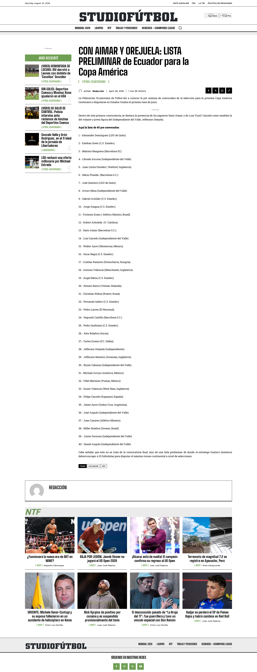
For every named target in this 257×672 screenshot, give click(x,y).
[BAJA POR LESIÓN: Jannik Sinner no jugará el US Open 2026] (102, 537)
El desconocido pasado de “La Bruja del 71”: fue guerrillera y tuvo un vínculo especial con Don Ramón (155, 616)
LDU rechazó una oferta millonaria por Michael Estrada (56, 161)
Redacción (98, 91)
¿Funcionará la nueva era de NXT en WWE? (50, 559)
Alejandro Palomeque (54, 565)
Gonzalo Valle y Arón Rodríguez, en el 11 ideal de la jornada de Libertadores (56, 140)
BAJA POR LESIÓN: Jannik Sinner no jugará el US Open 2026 (102, 559)
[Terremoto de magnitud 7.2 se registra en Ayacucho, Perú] (207, 537)
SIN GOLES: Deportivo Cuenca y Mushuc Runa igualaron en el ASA (56, 92)
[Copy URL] (229, 91)
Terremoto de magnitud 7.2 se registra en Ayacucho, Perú (207, 559)
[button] (180, 27)
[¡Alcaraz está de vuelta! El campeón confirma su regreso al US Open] (155, 537)
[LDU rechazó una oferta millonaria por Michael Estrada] (32, 162)
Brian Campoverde (211, 565)
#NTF (39, 565)
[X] (215, 91)
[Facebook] (208, 91)
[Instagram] (124, 666)
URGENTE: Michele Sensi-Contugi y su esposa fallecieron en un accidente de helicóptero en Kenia (50, 616)
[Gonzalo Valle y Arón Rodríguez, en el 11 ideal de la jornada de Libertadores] (32, 139)
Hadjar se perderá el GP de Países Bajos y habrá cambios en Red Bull (207, 614)
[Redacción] (81, 91)
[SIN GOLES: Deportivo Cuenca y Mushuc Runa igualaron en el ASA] (32, 93)
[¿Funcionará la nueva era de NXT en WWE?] (50, 537)
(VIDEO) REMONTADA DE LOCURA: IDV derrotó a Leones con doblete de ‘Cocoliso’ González (55, 71)
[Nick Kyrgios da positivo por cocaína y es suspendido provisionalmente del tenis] (102, 592)
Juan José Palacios (106, 565)
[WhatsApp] (222, 91)
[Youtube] (140, 666)
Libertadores (48, 150)
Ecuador (94, 466)
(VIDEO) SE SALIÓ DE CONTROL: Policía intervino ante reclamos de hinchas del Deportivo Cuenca (55, 115)
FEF (104, 466)
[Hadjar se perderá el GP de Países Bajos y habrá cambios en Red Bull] (207, 592)
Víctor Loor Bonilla (54, 625)
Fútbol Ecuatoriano (51, 81)
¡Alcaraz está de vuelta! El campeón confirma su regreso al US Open (155, 559)
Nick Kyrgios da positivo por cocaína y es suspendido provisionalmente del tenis (102, 616)
